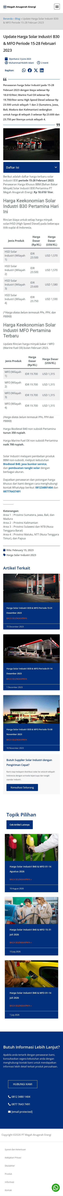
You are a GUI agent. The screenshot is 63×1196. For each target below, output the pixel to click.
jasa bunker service (33, 464)
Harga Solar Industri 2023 (21, 555)
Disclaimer (10, 1165)
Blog (17, 18)
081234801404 (44, 487)
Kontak (8, 1190)
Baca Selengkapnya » (21, 879)
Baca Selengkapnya (16, 618)
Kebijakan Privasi (13, 1157)
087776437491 (12, 491)
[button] (57, 6)
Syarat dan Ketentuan (15, 1149)
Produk (8, 1173)
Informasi (9, 1182)
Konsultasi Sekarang (22, 787)
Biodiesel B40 (11, 464)
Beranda (8, 18)
